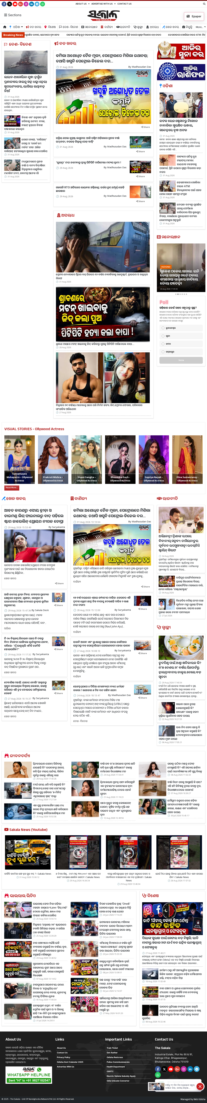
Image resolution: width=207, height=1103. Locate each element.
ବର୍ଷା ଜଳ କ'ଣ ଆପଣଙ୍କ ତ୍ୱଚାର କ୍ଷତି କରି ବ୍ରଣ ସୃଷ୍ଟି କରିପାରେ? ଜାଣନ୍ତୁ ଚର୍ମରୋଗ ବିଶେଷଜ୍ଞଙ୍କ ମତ (117, 767)
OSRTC (110, 1071)
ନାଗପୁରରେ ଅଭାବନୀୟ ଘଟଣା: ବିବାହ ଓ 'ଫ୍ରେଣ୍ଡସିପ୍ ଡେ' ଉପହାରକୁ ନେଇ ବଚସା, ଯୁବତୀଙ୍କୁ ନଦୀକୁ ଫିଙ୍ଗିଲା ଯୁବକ (49, 990)
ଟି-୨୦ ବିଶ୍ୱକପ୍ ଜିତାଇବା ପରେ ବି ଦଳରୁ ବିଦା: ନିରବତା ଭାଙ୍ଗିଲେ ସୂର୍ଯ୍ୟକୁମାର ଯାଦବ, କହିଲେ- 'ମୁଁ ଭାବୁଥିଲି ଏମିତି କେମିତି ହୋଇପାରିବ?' (26, 644)
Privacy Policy (63, 1057)
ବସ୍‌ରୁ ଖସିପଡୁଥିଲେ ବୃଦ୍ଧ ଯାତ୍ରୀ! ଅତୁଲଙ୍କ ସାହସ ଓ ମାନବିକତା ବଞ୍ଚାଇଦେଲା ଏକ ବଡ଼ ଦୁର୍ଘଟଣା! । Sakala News (129, 877)
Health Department (116, 1066)
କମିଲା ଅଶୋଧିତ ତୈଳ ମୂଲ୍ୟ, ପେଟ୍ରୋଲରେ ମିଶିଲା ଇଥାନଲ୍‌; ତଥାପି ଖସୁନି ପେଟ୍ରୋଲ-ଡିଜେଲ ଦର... (102, 58)
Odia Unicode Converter (118, 1081)
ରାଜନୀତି (124, 27)
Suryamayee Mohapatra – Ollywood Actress (20, 477)
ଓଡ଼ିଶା (7, 628)
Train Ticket (112, 1048)
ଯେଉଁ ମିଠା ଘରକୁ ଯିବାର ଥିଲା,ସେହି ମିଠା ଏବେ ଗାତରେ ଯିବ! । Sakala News (179, 875)
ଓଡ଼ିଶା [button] (16, 27)
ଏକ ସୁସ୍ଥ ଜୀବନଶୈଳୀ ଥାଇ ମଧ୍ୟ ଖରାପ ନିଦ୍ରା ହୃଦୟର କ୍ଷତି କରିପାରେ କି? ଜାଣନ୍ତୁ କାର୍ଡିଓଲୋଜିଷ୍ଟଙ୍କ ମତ (50, 809)
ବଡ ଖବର (35, 27)
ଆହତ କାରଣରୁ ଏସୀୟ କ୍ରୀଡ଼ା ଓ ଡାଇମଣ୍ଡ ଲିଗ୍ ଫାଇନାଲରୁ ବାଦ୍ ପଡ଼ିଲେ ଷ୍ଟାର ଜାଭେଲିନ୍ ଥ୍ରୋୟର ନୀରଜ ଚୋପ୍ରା (33, 515)
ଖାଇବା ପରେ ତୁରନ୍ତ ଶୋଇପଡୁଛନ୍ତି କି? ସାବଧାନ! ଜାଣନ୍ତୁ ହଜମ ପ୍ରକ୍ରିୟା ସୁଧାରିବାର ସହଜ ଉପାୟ (179, 709)
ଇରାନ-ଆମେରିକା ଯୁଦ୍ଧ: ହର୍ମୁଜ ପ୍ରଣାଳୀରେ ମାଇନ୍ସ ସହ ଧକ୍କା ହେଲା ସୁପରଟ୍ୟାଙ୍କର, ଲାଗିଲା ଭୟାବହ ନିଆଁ (25, 84)
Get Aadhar (112, 1052)
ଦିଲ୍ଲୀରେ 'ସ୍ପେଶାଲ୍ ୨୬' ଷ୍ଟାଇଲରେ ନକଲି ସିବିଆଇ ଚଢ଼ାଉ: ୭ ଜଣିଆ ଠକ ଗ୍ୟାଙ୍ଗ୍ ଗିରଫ (49, 928)
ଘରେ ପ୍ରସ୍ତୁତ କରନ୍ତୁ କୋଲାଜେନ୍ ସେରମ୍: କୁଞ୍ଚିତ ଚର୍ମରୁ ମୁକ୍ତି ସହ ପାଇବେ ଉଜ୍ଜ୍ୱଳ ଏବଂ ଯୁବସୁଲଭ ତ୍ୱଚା (115, 808)
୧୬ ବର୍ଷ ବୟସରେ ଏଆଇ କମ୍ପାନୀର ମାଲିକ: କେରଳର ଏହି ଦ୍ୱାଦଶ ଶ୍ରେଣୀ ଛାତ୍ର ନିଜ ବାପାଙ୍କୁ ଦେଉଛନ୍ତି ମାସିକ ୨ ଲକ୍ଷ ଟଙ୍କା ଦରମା (102, 601)
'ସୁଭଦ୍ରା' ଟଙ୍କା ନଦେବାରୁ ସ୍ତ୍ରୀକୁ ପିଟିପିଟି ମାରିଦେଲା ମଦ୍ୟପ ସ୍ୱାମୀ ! (88, 162)
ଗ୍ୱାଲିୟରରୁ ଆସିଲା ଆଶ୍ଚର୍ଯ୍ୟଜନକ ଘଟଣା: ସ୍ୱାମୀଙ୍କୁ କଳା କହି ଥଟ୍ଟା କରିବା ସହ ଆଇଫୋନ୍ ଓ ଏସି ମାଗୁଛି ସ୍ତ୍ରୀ (115, 1004)
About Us (81, 3)
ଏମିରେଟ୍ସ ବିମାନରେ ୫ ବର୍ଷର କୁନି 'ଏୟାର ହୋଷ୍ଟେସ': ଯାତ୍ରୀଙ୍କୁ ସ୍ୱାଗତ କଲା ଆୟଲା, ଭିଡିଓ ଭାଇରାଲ (116, 946)
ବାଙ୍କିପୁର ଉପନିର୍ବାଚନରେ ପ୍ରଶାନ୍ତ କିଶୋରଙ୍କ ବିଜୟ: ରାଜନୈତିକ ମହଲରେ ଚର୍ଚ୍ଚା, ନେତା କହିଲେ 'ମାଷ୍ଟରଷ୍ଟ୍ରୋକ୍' (181, 583)
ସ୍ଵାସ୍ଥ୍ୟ (139, 27)
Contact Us (124, 3)
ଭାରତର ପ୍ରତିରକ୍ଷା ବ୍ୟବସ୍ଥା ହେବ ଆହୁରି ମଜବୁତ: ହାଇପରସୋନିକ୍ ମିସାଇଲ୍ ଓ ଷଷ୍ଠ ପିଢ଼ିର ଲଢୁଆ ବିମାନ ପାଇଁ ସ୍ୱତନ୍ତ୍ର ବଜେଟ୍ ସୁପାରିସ (171, 1012)
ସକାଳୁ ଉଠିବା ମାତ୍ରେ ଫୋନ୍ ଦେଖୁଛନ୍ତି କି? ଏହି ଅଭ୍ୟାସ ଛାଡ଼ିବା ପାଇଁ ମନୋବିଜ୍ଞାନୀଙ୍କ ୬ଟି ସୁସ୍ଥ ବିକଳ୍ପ (185, 767)
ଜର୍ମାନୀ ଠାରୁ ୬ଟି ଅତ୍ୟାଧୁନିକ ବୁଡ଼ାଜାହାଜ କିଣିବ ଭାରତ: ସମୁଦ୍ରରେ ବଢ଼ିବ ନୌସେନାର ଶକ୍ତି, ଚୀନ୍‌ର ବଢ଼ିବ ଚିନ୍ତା (181, 974)
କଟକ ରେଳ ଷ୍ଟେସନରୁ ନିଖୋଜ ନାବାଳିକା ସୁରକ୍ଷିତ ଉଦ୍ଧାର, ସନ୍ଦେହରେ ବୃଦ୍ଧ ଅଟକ (178, 126)
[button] (160, 269)
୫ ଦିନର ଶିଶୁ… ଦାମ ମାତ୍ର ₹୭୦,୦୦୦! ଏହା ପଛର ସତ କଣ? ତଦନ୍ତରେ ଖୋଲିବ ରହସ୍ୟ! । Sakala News (78, 875)
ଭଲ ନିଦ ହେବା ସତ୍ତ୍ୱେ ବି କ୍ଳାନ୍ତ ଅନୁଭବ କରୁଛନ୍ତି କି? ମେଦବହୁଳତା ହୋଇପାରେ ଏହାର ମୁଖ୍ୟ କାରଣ (180, 733)
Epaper (196, 16)
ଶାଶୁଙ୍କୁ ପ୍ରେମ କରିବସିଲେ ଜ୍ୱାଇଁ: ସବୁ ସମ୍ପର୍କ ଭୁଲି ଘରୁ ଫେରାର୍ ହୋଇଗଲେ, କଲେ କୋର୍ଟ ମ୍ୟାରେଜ (116, 965)
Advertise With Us (102, 3)
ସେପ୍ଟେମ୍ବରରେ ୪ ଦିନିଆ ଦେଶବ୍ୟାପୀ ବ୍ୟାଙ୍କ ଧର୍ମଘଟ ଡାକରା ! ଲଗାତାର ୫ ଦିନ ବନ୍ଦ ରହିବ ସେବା (98, 688)
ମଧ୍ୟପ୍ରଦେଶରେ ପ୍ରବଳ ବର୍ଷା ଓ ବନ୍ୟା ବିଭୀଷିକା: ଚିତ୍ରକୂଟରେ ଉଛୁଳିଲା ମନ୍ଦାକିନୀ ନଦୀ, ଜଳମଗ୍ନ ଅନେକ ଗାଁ (24, 167)
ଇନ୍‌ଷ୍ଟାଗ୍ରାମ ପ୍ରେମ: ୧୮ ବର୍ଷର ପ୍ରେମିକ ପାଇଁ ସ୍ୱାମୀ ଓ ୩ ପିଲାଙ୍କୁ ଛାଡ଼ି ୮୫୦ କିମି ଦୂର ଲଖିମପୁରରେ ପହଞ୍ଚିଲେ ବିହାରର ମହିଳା (49, 1011)
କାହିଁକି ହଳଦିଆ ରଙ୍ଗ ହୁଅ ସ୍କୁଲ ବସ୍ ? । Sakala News (27, 873)
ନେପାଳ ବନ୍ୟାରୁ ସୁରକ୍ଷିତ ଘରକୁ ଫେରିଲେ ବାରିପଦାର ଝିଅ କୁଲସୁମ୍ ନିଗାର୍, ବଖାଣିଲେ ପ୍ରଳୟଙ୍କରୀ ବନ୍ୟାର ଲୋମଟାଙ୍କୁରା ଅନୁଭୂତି (180, 212)
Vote (181, 360)
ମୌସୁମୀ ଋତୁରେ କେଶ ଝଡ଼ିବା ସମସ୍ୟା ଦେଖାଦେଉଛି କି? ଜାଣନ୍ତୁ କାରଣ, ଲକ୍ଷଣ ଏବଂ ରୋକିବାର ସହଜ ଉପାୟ (183, 806)
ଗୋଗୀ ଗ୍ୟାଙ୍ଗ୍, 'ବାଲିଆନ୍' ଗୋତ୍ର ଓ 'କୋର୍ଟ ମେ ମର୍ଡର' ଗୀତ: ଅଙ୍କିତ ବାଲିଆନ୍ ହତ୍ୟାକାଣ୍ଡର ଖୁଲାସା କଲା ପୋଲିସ (25, 145)
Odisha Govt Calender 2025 (70, 1062)
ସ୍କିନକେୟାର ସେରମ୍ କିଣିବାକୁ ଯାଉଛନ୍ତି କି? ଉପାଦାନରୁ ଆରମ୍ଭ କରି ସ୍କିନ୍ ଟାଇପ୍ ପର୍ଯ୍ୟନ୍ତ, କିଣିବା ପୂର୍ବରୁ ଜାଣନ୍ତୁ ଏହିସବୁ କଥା (48, 769)
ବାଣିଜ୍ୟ (108, 27)
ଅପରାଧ (154, 27)
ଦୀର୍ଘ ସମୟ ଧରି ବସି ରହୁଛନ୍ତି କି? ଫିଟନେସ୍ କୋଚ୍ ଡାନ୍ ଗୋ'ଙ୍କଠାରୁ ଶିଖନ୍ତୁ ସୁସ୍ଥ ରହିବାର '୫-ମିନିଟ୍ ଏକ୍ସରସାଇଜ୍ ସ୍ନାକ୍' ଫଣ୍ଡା (49, 790)
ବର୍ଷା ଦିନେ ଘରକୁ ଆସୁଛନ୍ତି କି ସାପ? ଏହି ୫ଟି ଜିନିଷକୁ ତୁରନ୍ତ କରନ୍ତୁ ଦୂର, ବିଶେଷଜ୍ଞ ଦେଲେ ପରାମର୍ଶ (185, 786)
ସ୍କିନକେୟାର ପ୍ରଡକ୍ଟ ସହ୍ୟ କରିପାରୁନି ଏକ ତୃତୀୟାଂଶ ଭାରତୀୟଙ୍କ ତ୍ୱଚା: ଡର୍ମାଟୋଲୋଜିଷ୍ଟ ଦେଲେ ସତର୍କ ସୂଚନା (117, 787)
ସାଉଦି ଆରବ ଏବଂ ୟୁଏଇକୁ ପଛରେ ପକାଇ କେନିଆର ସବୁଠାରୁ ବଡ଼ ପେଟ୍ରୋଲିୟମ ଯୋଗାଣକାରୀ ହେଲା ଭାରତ (101, 643)
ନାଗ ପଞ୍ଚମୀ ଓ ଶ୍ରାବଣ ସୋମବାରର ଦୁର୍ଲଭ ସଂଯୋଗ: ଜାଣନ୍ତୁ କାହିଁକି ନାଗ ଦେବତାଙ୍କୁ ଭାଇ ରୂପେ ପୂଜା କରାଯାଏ (180, 992)
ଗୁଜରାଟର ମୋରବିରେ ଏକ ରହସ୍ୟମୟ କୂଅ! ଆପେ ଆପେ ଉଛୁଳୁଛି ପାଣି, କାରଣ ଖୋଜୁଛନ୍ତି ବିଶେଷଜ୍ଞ (48, 969)
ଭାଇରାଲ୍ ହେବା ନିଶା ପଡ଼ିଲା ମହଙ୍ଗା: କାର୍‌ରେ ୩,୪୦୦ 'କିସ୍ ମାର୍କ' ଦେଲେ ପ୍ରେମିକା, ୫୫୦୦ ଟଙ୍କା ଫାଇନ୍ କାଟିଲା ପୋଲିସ (50, 909)
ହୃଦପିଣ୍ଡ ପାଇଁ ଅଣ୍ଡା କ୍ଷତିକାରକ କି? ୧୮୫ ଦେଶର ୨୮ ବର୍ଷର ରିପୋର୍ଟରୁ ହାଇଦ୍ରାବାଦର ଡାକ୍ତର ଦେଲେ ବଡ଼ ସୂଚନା (180, 670)
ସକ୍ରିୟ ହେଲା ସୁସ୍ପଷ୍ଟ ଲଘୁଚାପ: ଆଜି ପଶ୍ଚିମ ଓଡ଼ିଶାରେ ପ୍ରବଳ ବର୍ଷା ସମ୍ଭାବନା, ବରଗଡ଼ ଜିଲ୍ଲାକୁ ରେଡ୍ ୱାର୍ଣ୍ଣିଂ (88, 139)
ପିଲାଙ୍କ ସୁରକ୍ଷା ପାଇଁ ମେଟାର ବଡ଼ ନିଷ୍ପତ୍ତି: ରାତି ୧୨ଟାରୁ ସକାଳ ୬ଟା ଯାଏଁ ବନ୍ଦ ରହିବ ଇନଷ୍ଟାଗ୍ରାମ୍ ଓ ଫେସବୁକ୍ (171, 943)
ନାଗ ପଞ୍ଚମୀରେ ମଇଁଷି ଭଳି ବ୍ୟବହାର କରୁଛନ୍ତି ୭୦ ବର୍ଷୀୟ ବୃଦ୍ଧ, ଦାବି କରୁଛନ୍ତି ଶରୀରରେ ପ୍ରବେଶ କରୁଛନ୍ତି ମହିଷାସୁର (50, 948)
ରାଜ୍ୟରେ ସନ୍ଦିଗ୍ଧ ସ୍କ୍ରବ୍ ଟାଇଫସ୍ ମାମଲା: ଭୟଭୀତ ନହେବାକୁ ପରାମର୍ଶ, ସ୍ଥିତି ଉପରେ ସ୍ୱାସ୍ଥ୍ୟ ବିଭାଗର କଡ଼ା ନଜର (51, 34)
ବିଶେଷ (51, 27)
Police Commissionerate (118, 1062)
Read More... (12, 488)
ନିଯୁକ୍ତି (188, 27)
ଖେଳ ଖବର (172, 27)
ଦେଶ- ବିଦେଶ (70, 27)
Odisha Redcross (115, 1057)
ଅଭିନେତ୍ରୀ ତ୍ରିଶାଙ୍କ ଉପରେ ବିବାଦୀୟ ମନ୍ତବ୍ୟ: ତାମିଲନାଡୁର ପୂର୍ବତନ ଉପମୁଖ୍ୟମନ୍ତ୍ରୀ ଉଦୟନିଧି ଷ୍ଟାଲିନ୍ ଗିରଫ (179, 544)
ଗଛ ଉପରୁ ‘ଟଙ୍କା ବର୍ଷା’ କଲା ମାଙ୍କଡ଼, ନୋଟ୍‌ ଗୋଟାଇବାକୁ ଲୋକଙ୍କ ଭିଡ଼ (113, 983)
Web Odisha (199, 1100)
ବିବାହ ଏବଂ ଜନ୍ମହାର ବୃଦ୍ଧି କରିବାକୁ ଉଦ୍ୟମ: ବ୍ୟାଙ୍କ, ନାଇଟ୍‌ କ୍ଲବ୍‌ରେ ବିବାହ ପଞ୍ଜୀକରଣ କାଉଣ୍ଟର (25, 123)
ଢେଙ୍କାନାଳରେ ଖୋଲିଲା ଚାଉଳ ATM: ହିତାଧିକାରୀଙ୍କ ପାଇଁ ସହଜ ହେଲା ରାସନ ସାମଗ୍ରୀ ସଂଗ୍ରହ (146, 34)
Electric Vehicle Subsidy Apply (121, 1076)
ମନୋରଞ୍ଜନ (91, 27)
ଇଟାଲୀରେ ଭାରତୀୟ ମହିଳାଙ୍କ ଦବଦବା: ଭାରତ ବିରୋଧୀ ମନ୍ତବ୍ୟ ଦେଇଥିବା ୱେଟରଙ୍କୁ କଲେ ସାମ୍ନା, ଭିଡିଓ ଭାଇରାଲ (115, 927)
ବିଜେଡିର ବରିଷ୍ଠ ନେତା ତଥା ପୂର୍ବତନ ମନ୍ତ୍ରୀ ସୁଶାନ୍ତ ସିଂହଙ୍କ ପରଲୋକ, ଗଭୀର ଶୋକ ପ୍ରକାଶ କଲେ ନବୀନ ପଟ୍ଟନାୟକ (181, 606)
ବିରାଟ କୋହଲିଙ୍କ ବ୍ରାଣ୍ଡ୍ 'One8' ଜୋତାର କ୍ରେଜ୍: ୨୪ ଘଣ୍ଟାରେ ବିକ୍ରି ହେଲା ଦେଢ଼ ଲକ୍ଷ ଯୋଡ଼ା (115, 907)
